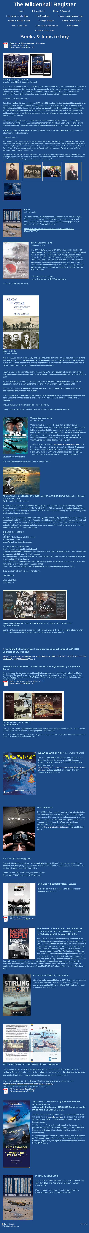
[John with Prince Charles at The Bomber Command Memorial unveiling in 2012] (52, 171)
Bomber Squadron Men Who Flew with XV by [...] (26, 681)
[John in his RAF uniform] (12, 171)
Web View (84, 1224)
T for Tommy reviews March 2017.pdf (22, 1089)
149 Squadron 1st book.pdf (19, 45)
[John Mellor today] (71, 171)
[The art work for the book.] (12, 191)
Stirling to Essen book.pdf (18, 917)
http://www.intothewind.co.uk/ (56, 827)
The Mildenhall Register (44, 4)
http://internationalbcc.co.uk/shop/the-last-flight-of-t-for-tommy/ (28, 1084)
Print (6, 1224)
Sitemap (11, 1224)
